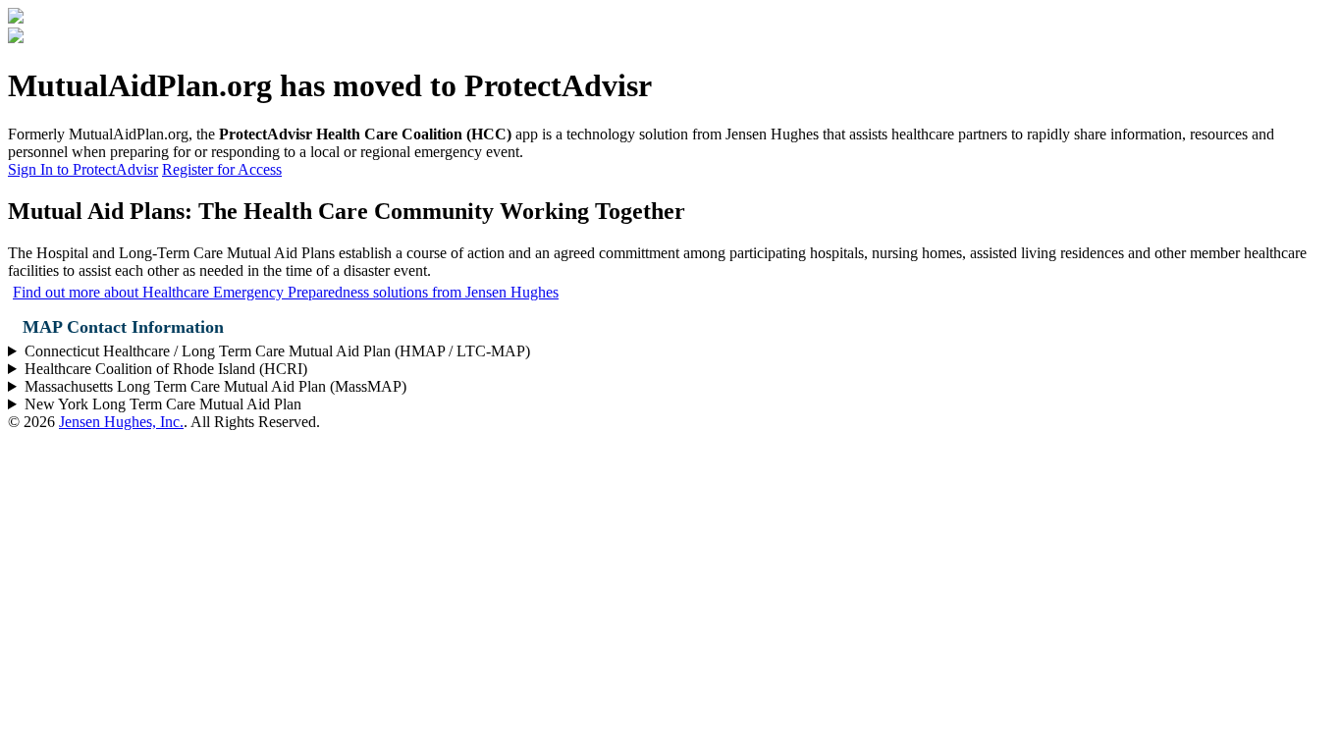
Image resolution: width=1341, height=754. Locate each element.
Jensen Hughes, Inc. (121, 421)
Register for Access (222, 169)
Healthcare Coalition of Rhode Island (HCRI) (166, 368)
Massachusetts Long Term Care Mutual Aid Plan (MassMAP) (215, 386)
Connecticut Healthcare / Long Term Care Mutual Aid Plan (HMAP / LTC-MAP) (277, 351)
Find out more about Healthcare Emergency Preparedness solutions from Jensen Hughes (286, 292)
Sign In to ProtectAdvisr (83, 169)
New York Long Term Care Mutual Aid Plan (163, 404)
